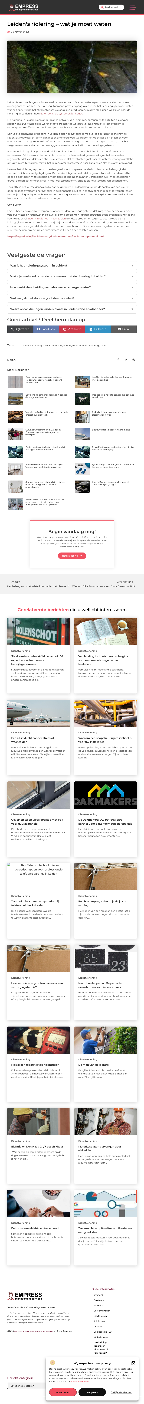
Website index (101, 1337)
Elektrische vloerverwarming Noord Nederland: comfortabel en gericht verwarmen (44, 380)
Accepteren (63, 1392)
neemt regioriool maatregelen (47, 218)
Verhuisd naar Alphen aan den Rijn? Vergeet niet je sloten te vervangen (44, 465)
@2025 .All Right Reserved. (40, 1331)
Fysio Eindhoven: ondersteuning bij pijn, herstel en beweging (113, 448)
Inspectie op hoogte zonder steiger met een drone (113, 396)
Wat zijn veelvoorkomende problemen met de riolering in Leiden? (72, 276)
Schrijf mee (99, 1321)
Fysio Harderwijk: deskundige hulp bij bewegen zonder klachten (45, 448)
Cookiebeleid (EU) (103, 1331)
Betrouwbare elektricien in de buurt (35, 1228)
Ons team (99, 1300)
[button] (133, 1363)
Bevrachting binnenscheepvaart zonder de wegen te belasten (46, 396)
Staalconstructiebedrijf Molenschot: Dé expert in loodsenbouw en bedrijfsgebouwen (37, 660)
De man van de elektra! (93, 1064)
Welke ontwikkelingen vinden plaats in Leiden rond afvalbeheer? (72, 309)
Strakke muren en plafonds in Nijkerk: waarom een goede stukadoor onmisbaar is (45, 484)
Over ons (98, 1295)
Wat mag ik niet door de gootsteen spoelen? (72, 298)
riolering (94, 345)
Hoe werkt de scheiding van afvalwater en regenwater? (72, 287)
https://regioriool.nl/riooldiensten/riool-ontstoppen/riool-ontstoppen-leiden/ (55, 236)
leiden (67, 345)
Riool (103, 345)
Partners (98, 1305)
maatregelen (79, 345)
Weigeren (92, 1392)
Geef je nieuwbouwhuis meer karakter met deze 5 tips (112, 378)
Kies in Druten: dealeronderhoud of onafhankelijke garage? (110, 483)
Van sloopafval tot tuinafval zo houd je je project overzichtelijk (46, 413)
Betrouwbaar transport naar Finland (111, 429)
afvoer (46, 345)
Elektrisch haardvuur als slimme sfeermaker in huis (109, 413)
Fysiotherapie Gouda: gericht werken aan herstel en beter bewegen (113, 465)
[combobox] (111, 7)
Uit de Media (100, 1316)
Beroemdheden (102, 1310)
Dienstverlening (20, 31)
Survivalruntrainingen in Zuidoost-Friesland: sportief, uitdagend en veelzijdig (43, 432)
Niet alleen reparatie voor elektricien (35, 1064)
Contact (98, 1326)
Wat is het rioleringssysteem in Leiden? (72, 265)
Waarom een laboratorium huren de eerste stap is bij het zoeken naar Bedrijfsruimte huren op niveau (44, 502)
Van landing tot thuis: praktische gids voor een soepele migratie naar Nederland (103, 660)
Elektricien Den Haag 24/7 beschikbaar (37, 1146)
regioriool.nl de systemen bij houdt (60, 113)
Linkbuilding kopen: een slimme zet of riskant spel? (101, 1347)
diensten (57, 345)
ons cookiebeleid (80, 1381)
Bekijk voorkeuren (121, 1392)
